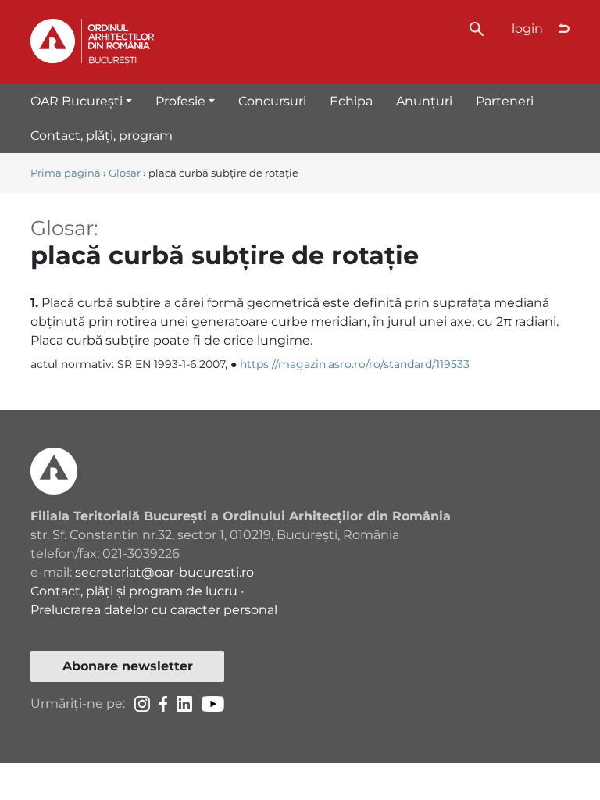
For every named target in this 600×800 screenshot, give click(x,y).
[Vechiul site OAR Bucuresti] (564, 29)
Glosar (125, 173)
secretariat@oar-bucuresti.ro (164, 572)
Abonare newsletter (127, 666)
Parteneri (505, 101)
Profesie (180, 101)
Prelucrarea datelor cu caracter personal (153, 609)
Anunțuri (424, 101)
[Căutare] (477, 27)
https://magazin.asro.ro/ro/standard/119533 (355, 364)
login (527, 28)
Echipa (351, 101)
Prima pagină (65, 173)
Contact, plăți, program (101, 135)
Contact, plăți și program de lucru (134, 591)
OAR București (76, 101)
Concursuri (272, 101)
